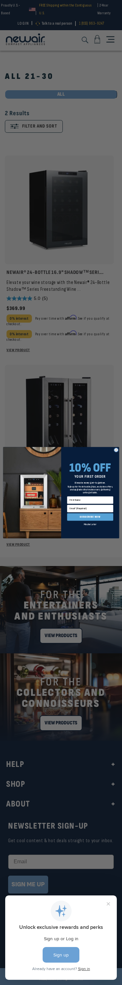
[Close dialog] (116, 449)
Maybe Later (90, 524)
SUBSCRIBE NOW (90, 516)
